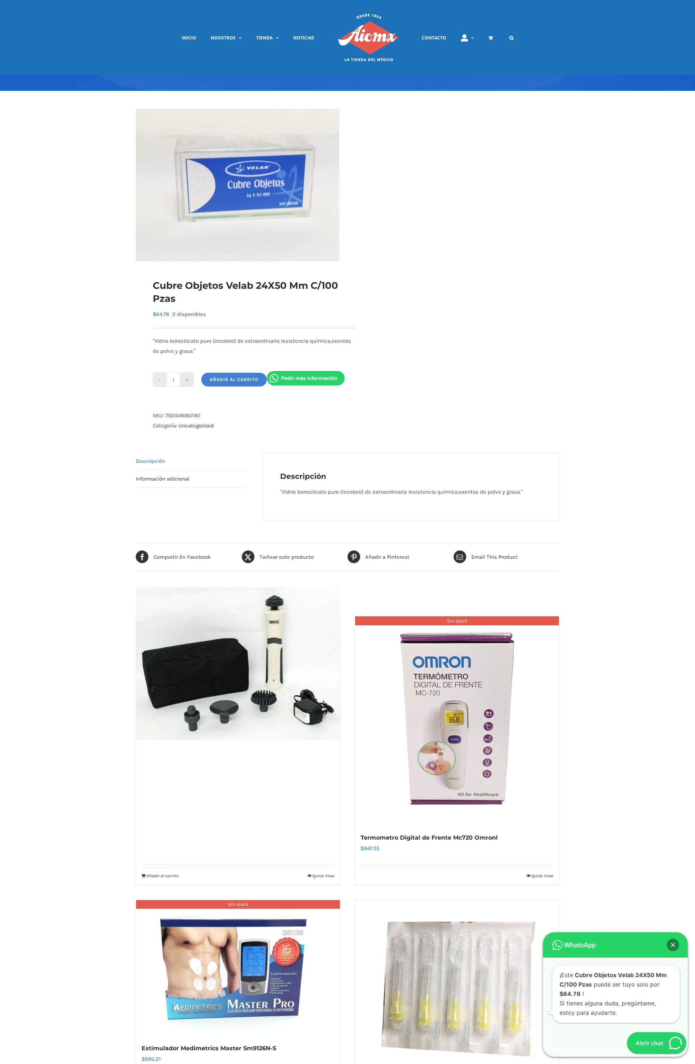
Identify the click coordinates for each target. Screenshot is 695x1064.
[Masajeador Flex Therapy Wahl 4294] (238, 663)
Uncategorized (196, 425)
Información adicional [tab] (162, 479)
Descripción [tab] (150, 461)
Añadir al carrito (234, 379)
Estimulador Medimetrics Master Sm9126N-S (209, 1048)
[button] (484, 37)
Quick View (323, 875)
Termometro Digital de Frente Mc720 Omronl (429, 837)
